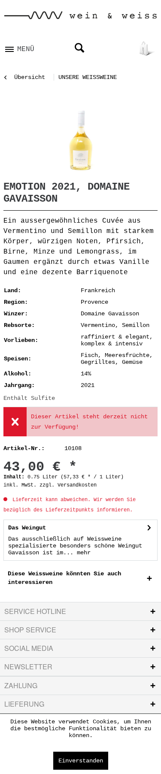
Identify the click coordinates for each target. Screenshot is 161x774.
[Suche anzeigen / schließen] (79, 48)
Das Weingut (27, 527)
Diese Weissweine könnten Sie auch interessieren (64, 578)
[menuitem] (19, 47)
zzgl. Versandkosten (68, 485)
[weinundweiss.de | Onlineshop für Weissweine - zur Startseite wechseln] (80, 18)
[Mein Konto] (124, 48)
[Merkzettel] (101, 48)
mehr (82, 552)
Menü (25, 49)
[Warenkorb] (147, 48)
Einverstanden (80, 760)
